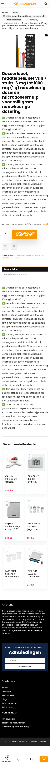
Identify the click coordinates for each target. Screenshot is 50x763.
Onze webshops (10, 703)
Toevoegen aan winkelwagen (24, 234)
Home (5, 12)
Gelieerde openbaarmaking (15, 726)
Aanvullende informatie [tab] (15, 274)
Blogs (4, 699)
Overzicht (7, 691)
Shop (15, 12)
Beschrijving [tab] (11, 269)
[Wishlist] (18, 759)
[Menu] (3, 4)
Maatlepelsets (14, 19)
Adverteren (7, 707)
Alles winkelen (8, 695)
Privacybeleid (8, 719)
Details (44, 224)
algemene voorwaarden (13, 722)
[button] (46, 35)
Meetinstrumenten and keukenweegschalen (24, 16)
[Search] (45, 4)
